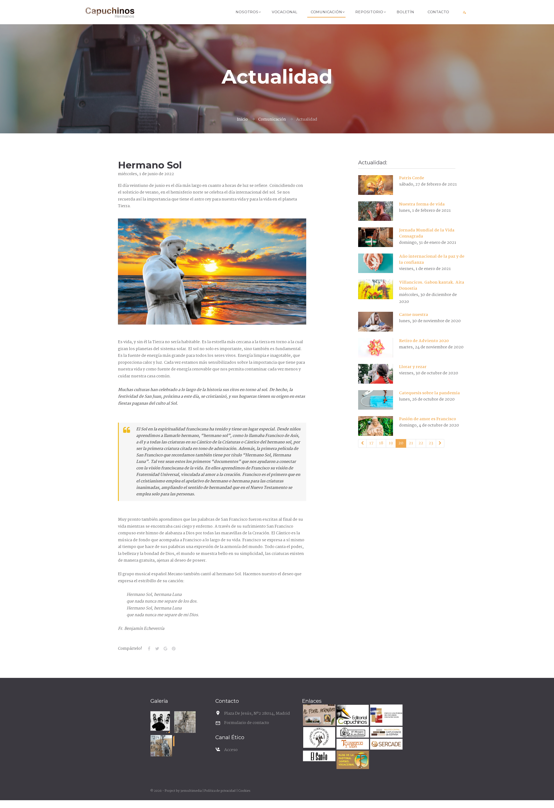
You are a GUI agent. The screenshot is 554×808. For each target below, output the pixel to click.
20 (400, 443)
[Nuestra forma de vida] (375, 211)
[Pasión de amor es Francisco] (375, 426)
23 (431, 443)
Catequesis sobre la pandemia (429, 393)
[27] (440, 443)
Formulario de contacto (246, 723)
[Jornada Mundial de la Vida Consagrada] (375, 237)
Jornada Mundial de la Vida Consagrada (426, 233)
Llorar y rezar (413, 367)
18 (381, 443)
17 (371, 443)
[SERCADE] (386, 745)
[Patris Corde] (375, 185)
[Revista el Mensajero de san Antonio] (352, 733)
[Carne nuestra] (375, 321)
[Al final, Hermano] (318, 716)
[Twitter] (157, 648)
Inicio (242, 119)
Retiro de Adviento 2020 (424, 341)
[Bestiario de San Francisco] (185, 722)
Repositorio (369, 12)
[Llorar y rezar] (375, 374)
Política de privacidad (220, 790)
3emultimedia (191, 790)
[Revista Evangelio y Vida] (352, 745)
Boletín (405, 12)
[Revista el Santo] (318, 757)
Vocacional (284, 12)
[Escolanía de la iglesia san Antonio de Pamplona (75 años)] (160, 721)
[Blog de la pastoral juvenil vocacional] (352, 760)
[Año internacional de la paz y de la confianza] (375, 263)
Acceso (231, 750)
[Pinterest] (173, 648)
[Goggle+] (165, 648)
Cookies (244, 790)
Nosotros (247, 12)
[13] (362, 443)
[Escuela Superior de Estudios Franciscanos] (386, 716)
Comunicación (326, 12)
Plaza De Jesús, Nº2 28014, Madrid (257, 713)
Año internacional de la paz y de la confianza (431, 259)
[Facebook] (149, 648)
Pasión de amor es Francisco (427, 419)
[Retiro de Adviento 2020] (375, 347)
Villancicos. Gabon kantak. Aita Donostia (431, 285)
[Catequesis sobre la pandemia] (375, 400)
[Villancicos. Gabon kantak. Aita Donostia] (375, 289)
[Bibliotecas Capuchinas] (386, 733)
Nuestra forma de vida (422, 204)
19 (391, 443)
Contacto (438, 12)
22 (421, 443)
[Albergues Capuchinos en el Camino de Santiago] (318, 738)
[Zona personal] (464, 12)
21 (411, 443)
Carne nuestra (413, 315)
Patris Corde (411, 178)
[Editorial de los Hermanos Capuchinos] (352, 716)
